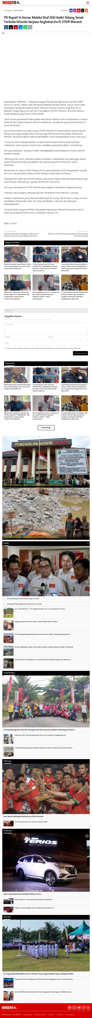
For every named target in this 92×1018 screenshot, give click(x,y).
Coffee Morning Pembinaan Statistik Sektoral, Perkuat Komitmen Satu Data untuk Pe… (44, 748)
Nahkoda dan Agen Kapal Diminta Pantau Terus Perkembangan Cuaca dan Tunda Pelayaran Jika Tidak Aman (17, 266)
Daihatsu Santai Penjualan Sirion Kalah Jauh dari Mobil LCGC (34, 908)
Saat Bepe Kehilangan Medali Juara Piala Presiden (23, 816)
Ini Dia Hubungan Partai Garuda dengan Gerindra (23, 598)
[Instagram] (74, 10)
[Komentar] (30, 27)
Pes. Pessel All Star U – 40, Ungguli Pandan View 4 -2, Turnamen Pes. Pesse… (40, 609)
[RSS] (86, 10)
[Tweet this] (11, 27)
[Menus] (88, 2)
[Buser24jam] (15, 2)
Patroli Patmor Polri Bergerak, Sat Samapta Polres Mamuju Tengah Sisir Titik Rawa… (43, 659)
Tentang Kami (70, 1014)
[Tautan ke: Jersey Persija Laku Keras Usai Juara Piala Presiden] (8, 823)
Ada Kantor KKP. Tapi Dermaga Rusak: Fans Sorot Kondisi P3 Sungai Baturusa (40, 735)
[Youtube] (78, 10)
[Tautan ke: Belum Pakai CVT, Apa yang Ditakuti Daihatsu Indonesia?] (8, 901)
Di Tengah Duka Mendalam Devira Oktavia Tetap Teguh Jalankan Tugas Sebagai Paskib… (39, 974)
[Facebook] (71, 10)
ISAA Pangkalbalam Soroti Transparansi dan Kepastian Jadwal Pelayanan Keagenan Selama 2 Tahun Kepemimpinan (46, 416)
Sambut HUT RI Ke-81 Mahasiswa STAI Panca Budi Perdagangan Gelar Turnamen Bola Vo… (44, 979)
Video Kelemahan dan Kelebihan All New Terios (22, 894)
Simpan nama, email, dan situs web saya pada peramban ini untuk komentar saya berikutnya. (43, 348)
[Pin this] (16, 27)
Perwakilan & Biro (40, 1014)
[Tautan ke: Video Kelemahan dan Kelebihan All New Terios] (46, 862)
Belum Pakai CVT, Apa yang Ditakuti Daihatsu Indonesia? (33, 899)
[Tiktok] (82, 10)
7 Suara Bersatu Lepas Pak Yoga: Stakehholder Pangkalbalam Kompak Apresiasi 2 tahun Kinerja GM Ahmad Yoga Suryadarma (45, 388)
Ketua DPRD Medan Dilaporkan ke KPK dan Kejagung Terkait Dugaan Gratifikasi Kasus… (43, 992)
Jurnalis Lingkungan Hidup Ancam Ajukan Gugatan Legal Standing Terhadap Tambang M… (44, 647)
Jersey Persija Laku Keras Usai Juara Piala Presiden (31, 822)
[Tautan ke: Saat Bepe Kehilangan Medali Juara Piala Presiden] (46, 789)
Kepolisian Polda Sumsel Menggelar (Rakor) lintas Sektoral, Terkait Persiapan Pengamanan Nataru (21, 233)
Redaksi (51, 1014)
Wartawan (59, 1014)
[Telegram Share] (20, 27)
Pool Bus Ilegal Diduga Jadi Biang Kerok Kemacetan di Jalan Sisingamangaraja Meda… (43, 634)
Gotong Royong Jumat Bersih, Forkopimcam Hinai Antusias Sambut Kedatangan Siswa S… (39, 730)
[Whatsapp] (25, 27)
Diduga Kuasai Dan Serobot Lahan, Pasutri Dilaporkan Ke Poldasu (36, 621)
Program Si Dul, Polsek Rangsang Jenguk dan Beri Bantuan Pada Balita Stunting (68, 233)
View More (46, 427)
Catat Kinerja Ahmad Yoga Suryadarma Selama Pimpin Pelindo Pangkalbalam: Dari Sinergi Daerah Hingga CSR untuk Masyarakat (74, 388)
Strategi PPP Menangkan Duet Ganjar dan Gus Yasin (24, 604)
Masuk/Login (27, 1014)
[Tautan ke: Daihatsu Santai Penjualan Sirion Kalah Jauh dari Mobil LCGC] (8, 909)
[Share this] (6, 27)
